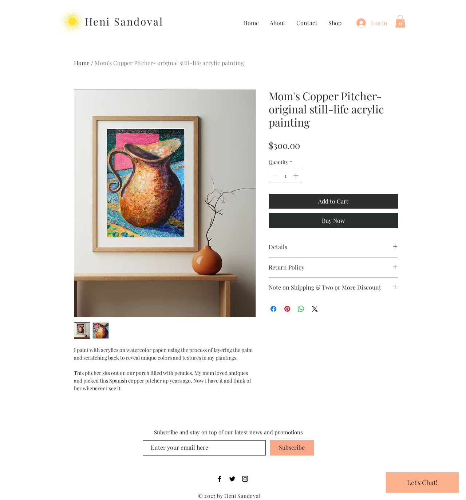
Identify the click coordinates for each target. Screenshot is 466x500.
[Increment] (296, 175)
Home (82, 63)
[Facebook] (220, 479)
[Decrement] (274, 175)
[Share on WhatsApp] (301, 309)
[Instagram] (245, 479)
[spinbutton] (285, 175)
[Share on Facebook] (273, 309)
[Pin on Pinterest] (287, 309)
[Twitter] (232, 479)
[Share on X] (315, 309)
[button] (400, 21)
